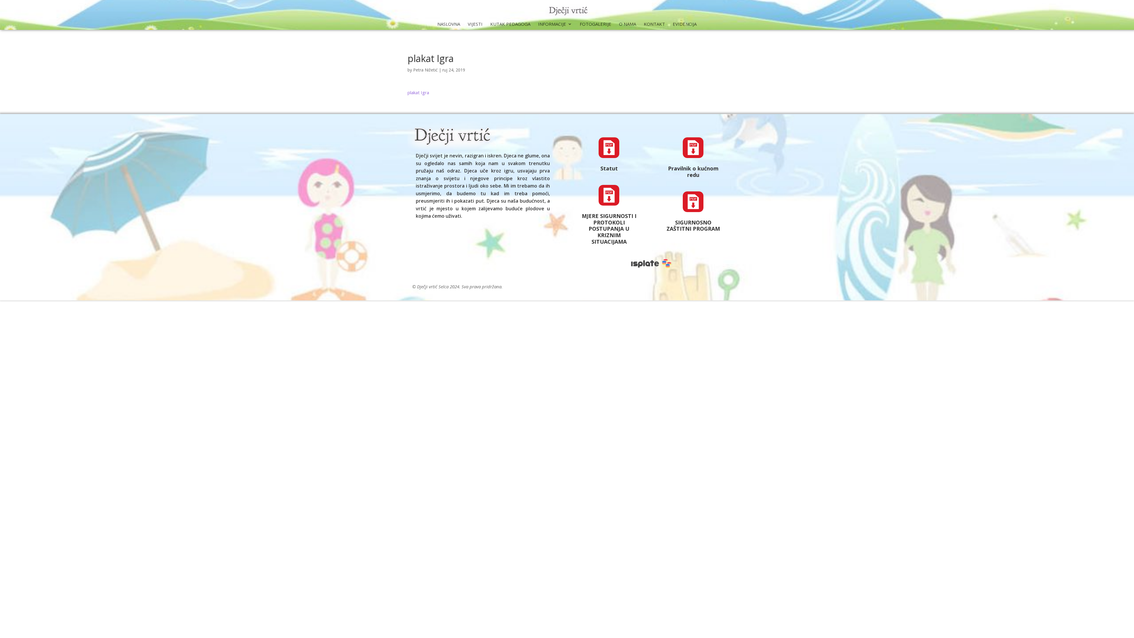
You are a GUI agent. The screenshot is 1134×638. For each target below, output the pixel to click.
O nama (627, 24)
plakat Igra (418, 92)
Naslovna (448, 24)
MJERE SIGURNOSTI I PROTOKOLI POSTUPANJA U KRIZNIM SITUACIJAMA (609, 228)
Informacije (552, 24)
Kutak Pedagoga (510, 24)
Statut (609, 168)
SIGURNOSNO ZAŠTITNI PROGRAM (693, 225)
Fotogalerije (595, 24)
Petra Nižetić (425, 70)
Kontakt (654, 24)
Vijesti (475, 24)
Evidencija (685, 24)
